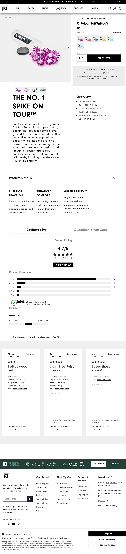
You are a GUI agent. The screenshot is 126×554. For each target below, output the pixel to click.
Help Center (111, 483)
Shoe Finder (62, 483)
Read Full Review (20, 389)
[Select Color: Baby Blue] (80, 46)
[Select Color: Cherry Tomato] (87, 38)
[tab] (119, 8)
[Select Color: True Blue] (95, 38)
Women (31, 8)
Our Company (42, 483)
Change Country (110, 506)
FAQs (110, 485)
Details (111, 73)
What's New (78, 8)
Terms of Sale (42, 503)
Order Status (83, 487)
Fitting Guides (63, 503)
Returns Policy (84, 498)
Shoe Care (41, 487)
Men (18, 8)
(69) (87, 18)
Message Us (104, 501)
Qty (78, 53)
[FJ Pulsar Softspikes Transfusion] (35, 47)
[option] (35, 47)
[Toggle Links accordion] (44, 477)
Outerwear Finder (65, 487)
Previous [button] (3, 47)
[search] (109, 8)
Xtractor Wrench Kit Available (92, 115)
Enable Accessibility (99, 2)
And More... (83, 464)
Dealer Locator (63, 499)
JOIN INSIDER (98, 464)
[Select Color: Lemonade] (102, 38)
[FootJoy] (5, 8)
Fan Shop (95, 8)
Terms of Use (35, 538)
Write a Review (98, 18)
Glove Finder (63, 491)
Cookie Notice (62, 538)
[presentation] (36, 230)
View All (56, 337)
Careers (39, 511)
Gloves (45, 8)
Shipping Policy (85, 494)
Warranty (82, 491)
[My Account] (114, 8)
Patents (39, 507)
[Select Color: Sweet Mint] (110, 38)
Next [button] (68, 47)
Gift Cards (61, 495)
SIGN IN (115, 464)
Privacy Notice (46, 538)
